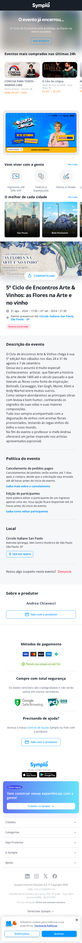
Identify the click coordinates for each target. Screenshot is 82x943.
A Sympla (11, 852)
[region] (41, 928)
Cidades (10, 822)
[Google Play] (47, 774)
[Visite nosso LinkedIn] (27, 876)
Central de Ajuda (38, 727)
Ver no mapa (21, 554)
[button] (11, 924)
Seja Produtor (14, 842)
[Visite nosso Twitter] (45, 876)
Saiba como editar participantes (27, 511)
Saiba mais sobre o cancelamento (28, 486)
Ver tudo (72, 164)
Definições (21, 934)
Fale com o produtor (44, 614)
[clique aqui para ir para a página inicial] (41, 5)
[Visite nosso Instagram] (36, 876)
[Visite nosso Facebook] (54, 876)
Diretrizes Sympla (39, 911)
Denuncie (64, 571)
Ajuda (9, 862)
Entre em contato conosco (50, 902)
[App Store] (29, 774)
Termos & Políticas (45, 925)
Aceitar (59, 934)
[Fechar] (77, 920)
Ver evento (41, 41)
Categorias (12, 832)
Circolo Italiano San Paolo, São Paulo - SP (42, 317)
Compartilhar (44, 276)
